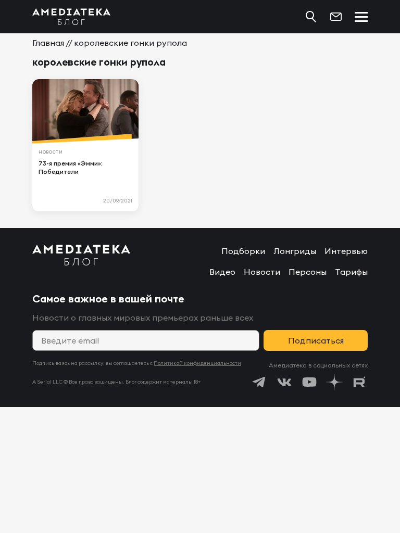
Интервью (346, 251)
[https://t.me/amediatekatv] (259, 382)
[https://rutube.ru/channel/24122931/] (359, 382)
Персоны (308, 271)
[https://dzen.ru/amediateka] (334, 382)
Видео (222, 271)
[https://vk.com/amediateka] (284, 382)
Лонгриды (294, 251)
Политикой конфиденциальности (197, 363)
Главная (48, 42)
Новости (262, 271)
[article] (85, 145)
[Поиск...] (311, 16)
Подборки (243, 251)
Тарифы (351, 271)
